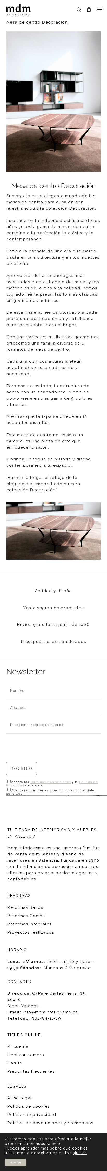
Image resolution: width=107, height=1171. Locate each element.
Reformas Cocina (26, 915)
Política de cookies (28, 1106)
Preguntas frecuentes (31, 1071)
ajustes (80, 1153)
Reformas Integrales (29, 924)
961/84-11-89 (46, 1018)
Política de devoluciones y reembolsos (50, 1123)
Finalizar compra (25, 1054)
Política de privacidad (31, 1114)
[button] (99, 9)
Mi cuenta (18, 1046)
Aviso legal (19, 1098)
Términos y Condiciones (50, 782)
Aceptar (15, 1162)
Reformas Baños (25, 907)
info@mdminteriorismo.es (50, 1012)
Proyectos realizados (30, 932)
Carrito (15, 1063)
